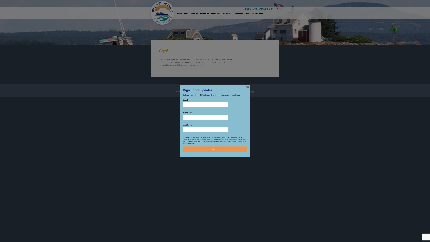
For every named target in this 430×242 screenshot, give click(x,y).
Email (185, 100)
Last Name (187, 125)
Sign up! (215, 149)
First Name (187, 112)
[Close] (247, 87)
